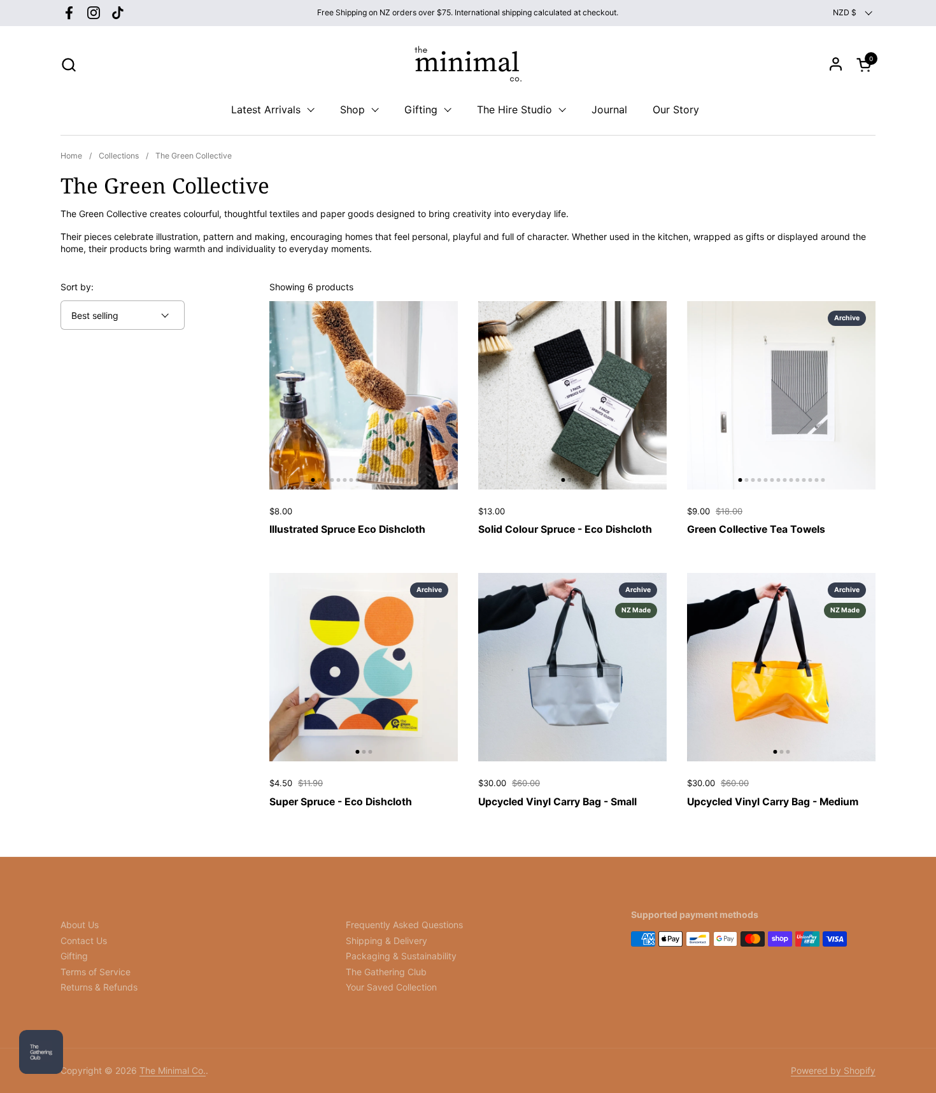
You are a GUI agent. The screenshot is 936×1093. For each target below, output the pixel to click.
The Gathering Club (386, 971)
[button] (68, 65)
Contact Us (83, 940)
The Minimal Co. (172, 1070)
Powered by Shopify (833, 1070)
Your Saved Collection (391, 987)
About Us (79, 924)
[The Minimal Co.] (468, 64)
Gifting (74, 955)
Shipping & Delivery (386, 940)
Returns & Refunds (99, 987)
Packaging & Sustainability (401, 955)
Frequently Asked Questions (404, 924)
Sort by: (77, 286)
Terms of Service (95, 971)
